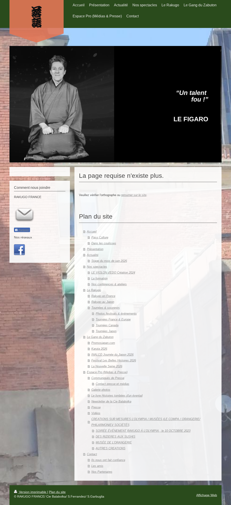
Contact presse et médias (112, 384)
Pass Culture (99, 237)
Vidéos (95, 413)
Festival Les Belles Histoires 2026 (113, 360)
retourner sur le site (133, 195)
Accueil (92, 231)
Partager (23, 230)
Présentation (95, 249)
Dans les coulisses (103, 243)
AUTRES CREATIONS (110, 448)
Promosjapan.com (103, 343)
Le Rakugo (94, 290)
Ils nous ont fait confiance (108, 460)
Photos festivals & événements (116, 313)
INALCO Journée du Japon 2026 (112, 354)
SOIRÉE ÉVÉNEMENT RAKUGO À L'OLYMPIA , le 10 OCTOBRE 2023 (143, 430)
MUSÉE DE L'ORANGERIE (114, 442)
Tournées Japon (106, 331)
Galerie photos (100, 389)
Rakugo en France (103, 296)
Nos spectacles (97, 266)
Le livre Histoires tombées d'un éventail (117, 395)
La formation (99, 278)
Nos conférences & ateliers (109, 284)
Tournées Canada (107, 325)
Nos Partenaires (101, 471)
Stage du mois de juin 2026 (109, 261)
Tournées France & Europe (113, 319)
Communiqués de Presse (107, 378)
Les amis (97, 466)
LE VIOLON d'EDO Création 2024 (113, 272)
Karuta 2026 (99, 348)
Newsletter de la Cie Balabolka (111, 401)
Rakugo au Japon (102, 302)
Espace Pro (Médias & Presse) (107, 372)
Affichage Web (206, 495)
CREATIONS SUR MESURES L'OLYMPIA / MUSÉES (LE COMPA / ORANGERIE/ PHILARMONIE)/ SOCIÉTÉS (145, 422)
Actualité (92, 255)
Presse (96, 407)
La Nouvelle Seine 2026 (106, 366)
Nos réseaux (23, 237)
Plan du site (57, 492)
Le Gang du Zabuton (100, 337)
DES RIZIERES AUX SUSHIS (115, 436)
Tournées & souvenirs (105, 307)
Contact (92, 454)
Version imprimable (32, 492)
